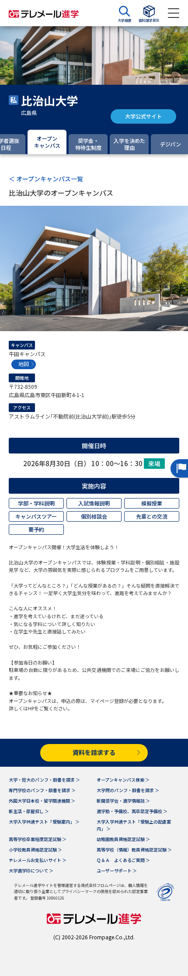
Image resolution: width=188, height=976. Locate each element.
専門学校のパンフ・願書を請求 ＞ (42, 790)
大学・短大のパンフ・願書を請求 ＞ (44, 779)
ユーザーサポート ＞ (117, 870)
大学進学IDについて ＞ (31, 870)
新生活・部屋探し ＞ (29, 811)
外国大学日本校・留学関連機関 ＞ (42, 800)
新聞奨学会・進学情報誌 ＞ (123, 800)
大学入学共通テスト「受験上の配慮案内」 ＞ (134, 825)
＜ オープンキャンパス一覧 (46, 178)
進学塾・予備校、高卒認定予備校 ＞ (132, 811)
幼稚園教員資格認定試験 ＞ (123, 839)
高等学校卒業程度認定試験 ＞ (37, 839)
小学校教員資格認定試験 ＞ (35, 849)
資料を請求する (94, 752)
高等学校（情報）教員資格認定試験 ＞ (134, 849)
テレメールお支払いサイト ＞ (37, 860)
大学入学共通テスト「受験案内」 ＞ (44, 821)
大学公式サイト (143, 116)
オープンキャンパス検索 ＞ (123, 779)
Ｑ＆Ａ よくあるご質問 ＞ (123, 860)
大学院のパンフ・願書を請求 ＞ (128, 790)
